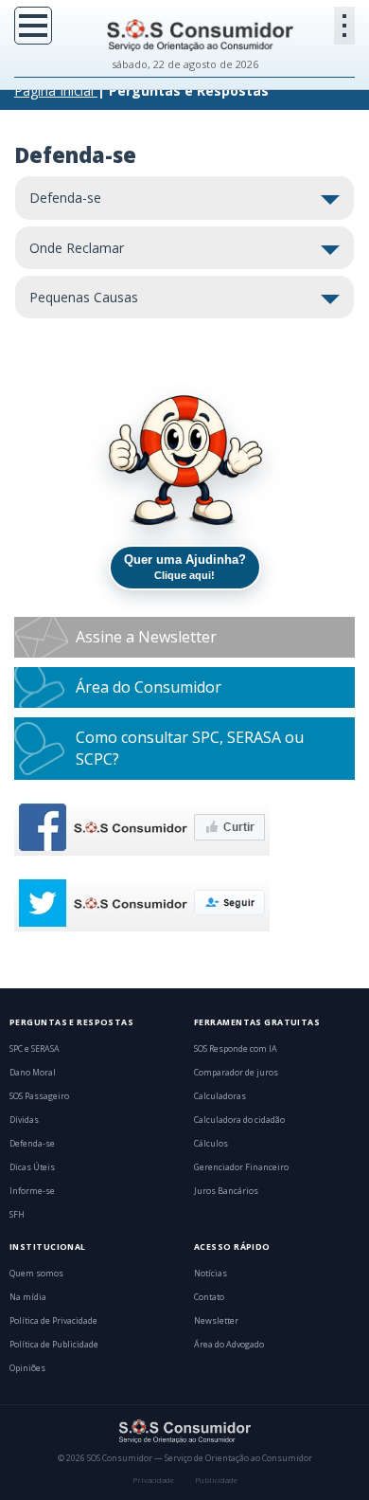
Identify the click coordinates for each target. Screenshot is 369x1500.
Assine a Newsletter (146, 636)
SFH (17, 1214)
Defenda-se (32, 1143)
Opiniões (27, 1368)
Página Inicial (54, 90)
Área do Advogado (229, 1344)
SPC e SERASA (34, 1049)
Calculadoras (220, 1096)
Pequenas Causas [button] (83, 297)
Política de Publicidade (53, 1344)
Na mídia (27, 1297)
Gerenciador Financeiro (241, 1167)
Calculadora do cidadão (239, 1120)
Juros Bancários (226, 1191)
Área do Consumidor (148, 687)
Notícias (210, 1273)
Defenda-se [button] (65, 198)
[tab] (184, 197)
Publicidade (216, 1480)
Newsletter (216, 1321)
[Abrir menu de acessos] (344, 26)
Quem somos (36, 1273)
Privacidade (153, 1480)
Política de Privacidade (53, 1321)
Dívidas (24, 1120)
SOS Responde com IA (235, 1049)
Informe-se (32, 1191)
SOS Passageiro (39, 1096)
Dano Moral (32, 1072)
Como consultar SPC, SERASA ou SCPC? (190, 748)
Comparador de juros (236, 1072)
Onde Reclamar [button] (76, 248)
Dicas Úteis (32, 1167)
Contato (209, 1297)
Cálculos (211, 1143)
